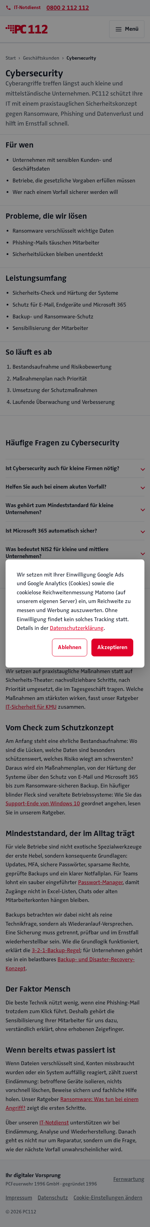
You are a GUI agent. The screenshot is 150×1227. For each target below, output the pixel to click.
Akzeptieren (112, 647)
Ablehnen (69, 647)
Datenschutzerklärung (77, 628)
